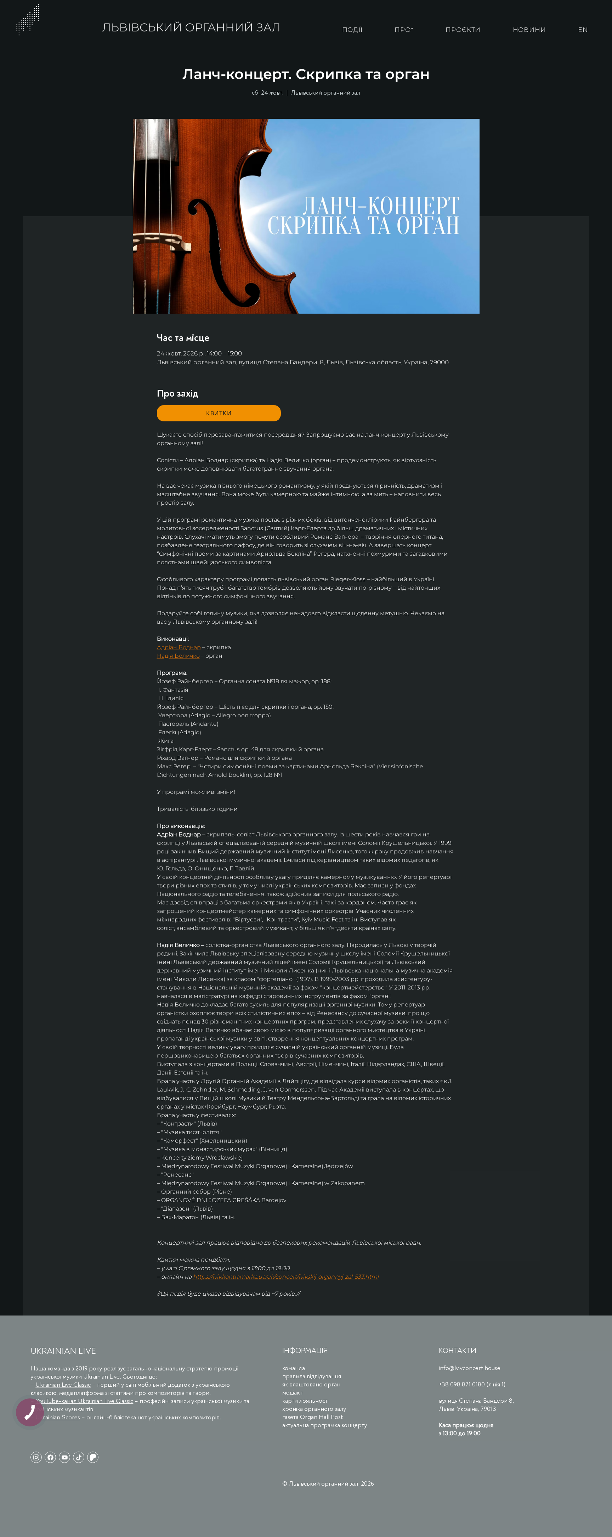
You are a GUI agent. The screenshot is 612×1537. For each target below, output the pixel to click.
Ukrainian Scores (57, 1417)
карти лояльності (305, 1401)
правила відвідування (311, 1376)
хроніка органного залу (314, 1409)
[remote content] (219, 413)
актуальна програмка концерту (324, 1425)
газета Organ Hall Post (312, 1417)
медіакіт (292, 1393)
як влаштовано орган (311, 1384)
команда (293, 1368)
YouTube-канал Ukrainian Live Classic (84, 1401)
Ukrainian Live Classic (63, 1385)
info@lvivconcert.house (469, 1368)
